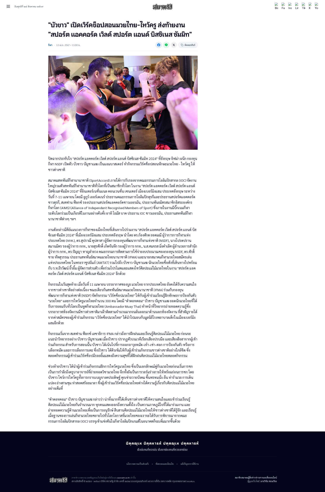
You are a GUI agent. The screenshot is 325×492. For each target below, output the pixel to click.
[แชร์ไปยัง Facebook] (159, 45)
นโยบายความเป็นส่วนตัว (137, 464)
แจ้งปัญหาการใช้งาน (190, 464)
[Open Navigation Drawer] (8, 6)
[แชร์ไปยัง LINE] (166, 45)
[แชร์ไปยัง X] (174, 45)
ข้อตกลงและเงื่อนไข (165, 464)
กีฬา (50, 44)
